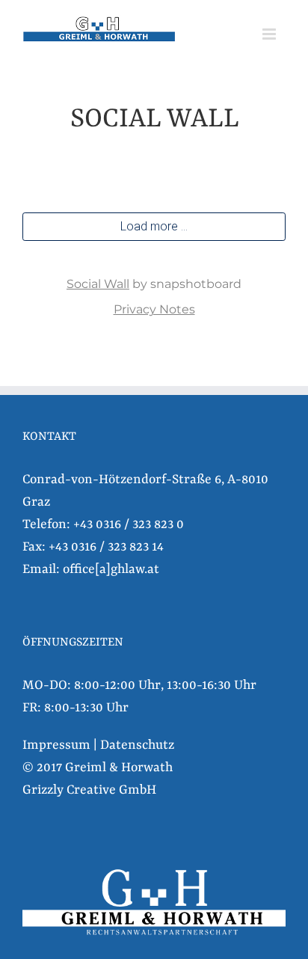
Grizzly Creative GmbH (89, 789)
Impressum (56, 745)
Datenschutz (137, 745)
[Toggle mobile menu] (270, 34)
